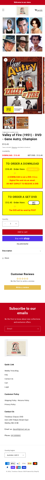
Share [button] (7, 258)
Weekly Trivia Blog (12, 371)
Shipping (14, 147)
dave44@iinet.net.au (21, 429)
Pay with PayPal (22, 244)
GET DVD (33, 203)
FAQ (6, 375)
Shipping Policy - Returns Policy (17, 400)
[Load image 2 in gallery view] (22, 123)
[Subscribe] (37, 329)
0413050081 (16, 435)
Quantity (5, 219)
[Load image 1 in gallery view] (9, 123)
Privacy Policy (10, 404)
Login (7, 387)
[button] (2, 10)
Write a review (22, 287)
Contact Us (9, 379)
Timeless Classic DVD (19, 471)
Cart (6, 383)
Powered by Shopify (32, 471)
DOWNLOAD (32, 169)
